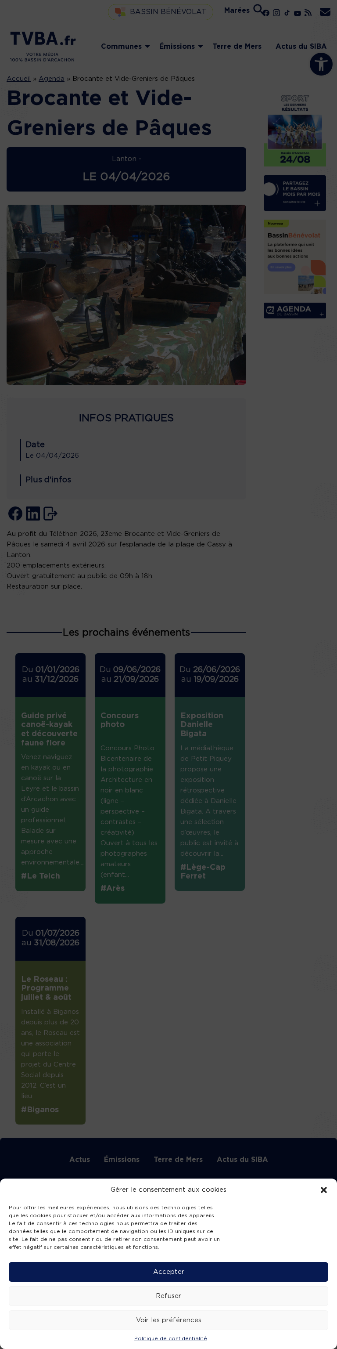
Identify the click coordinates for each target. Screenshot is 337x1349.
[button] (323, 1190)
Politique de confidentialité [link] (170, 1338)
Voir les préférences (168, 1320)
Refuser (168, 1296)
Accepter (168, 1272)
